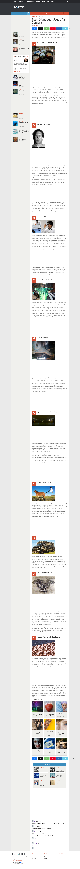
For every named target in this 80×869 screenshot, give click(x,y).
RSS (66, 855)
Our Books (34, 858)
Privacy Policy (14, 860)
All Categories (16, 13)
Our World (20, 39)
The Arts (20, 81)
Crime (19, 47)
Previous (61, 13)
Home (33, 855)
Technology (34, 16)
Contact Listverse (47, 856)
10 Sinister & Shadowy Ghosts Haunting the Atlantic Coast (23, 91)
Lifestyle (38, 1)
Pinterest (64, 855)
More (52, 1)
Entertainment (22, 1)
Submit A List (47, 855)
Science (43, 1)
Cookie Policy (20, 860)
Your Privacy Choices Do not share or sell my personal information (18, 863)
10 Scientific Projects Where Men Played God (60, 783)
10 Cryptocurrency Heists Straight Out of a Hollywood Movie (24, 49)
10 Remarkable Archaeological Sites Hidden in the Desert (23, 42)
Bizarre (15, 1)
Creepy (20, 89)
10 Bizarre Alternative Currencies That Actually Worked (23, 116)
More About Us (17, 71)
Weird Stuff (21, 113)
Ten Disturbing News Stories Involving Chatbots (60, 776)
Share (49, 13)
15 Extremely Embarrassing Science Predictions (60, 770)
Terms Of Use (22, 859)
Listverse (14, 856)
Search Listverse (35, 856)
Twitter (59, 855)
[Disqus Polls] (49, 803)
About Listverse (35, 860)
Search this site (67, 1)
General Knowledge (30, 1)
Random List (54, 13)
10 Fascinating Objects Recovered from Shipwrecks (23, 123)
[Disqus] (49, 834)
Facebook (62, 855)
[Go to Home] (17, 11)
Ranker (45, 858)
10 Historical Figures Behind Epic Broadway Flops (23, 84)
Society (48, 1)
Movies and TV (21, 32)
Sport (20, 129)
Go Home (12, 1)
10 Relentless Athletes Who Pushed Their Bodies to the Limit (24, 131)
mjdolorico (35, 25)
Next (66, 13)
